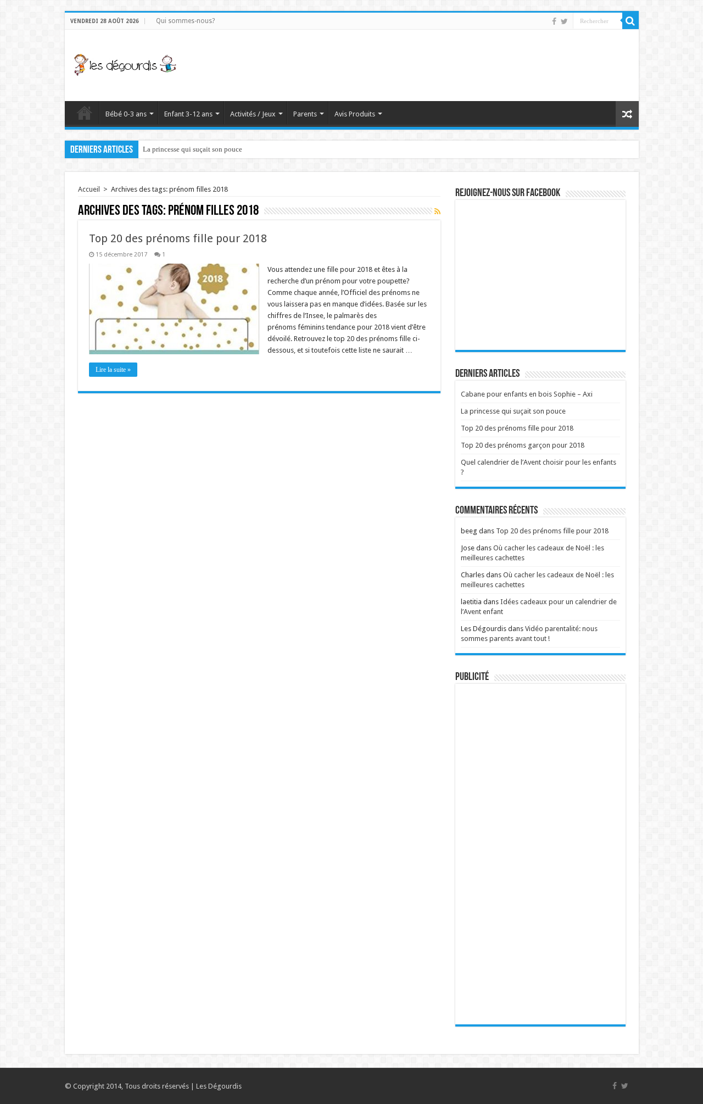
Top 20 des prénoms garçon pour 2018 (522, 445)
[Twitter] (564, 21)
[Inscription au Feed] (437, 211)
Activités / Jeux (253, 114)
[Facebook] (554, 21)
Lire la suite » (113, 369)
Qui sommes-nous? (185, 21)
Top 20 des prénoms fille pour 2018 (178, 238)
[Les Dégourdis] (125, 63)
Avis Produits (354, 114)
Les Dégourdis (219, 1086)
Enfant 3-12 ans (188, 114)
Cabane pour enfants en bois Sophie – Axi (527, 394)
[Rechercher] (630, 21)
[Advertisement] (431, 65)
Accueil (84, 112)
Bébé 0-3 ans (126, 114)
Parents (305, 114)
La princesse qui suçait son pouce (192, 149)
